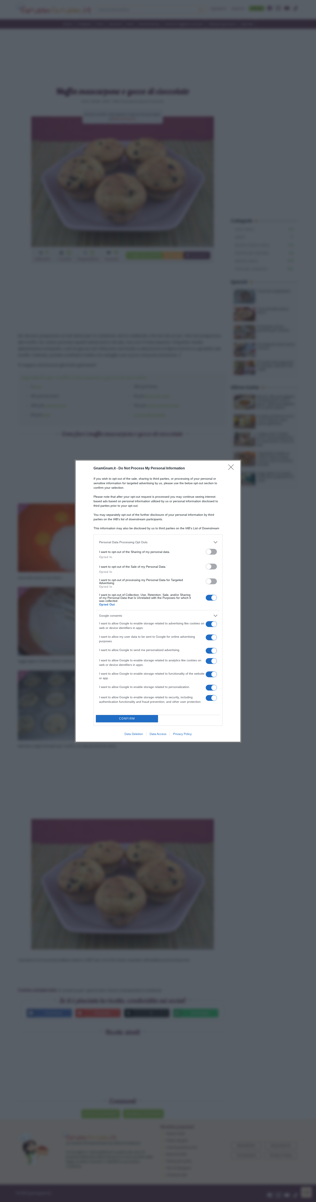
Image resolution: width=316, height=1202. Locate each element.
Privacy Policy (182, 734)
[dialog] (158, 601)
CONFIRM (127, 718)
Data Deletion (133, 734)
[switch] (211, 552)
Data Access (158, 734)
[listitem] (158, 542)
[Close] (232, 468)
